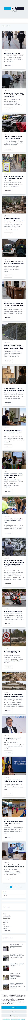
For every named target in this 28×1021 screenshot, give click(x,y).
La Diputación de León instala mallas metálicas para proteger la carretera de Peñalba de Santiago (14, 346)
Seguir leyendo (8, 65)
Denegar (14, 1011)
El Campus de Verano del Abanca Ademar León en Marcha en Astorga (13, 823)
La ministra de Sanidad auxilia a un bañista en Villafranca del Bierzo (13, 520)
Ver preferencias (14, 1015)
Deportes (5, 920)
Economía (5, 922)
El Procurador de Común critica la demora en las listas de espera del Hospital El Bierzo (14, 94)
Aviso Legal (23, 1019)
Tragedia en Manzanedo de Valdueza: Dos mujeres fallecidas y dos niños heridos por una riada (14, 220)
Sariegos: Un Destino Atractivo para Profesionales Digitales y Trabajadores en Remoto (13, 432)
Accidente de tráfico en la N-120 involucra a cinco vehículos (17, 965)
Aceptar (14, 1007)
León (4, 924)
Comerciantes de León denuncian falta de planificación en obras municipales (14, 178)
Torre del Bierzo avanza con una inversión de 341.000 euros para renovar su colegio (13, 475)
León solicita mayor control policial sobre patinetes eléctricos (16, 946)
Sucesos (5, 928)
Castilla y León (6, 916)
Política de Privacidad (15, 1019)
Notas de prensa (7, 926)
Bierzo (4, 914)
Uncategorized (6, 930)
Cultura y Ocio (6, 918)
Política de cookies (6, 1019)
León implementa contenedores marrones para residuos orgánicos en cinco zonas (14, 305)
